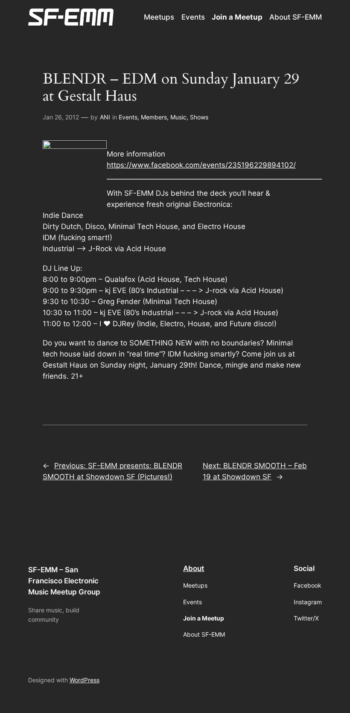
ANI (105, 117)
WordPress (84, 680)
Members (154, 117)
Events (128, 117)
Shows (199, 117)
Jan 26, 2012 (61, 117)
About (193, 568)
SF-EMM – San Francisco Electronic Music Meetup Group (64, 580)
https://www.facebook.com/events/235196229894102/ (201, 165)
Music (178, 117)
